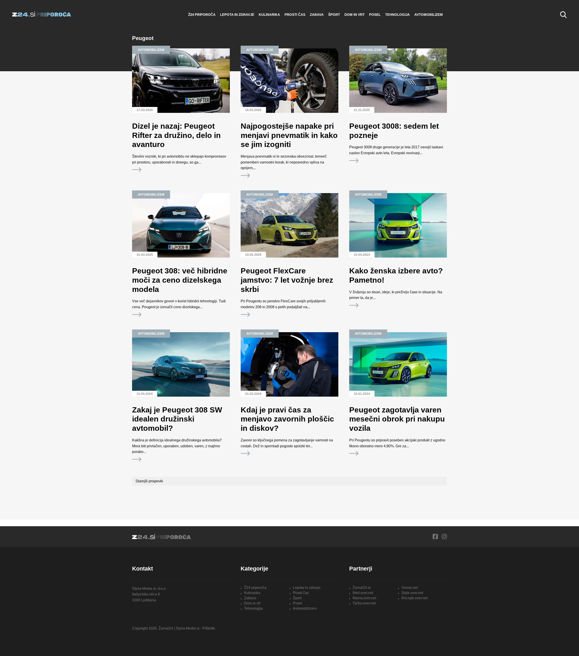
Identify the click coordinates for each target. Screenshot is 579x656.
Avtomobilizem (428, 15)
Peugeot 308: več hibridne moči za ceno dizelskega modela (179, 280)
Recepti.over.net (414, 598)
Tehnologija (397, 15)
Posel (375, 15)
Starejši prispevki (149, 481)
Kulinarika (269, 15)
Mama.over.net (364, 598)
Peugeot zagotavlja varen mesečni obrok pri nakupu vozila (397, 419)
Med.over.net (363, 593)
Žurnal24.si (362, 588)
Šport (334, 15)
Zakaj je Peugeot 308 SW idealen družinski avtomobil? (177, 419)
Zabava (317, 15)
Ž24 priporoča (202, 15)
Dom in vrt (354, 15)
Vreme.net (409, 588)
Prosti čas (295, 15)
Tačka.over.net (364, 603)
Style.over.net (412, 593)
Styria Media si (187, 628)
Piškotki (208, 628)
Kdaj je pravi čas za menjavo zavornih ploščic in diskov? (287, 419)
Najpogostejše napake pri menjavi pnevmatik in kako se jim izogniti (289, 135)
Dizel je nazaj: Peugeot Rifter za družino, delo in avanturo (176, 135)
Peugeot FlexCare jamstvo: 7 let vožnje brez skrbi (287, 280)
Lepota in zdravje (237, 15)
